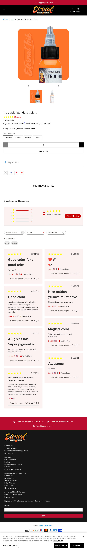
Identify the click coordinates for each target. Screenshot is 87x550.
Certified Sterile (10, 459)
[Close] (83, 536)
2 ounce (28, 138)
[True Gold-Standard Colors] (43, 54)
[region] (43, 541)
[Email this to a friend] (22, 173)
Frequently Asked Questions (15, 473)
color (7, 243)
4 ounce (37, 138)
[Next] (58, 86)
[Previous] (29, 86)
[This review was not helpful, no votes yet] (36, 278)
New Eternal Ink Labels (13, 464)
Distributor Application (13, 494)
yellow (14, 243)
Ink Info (7, 462)
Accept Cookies (61, 545)
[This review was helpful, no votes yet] (32, 278)
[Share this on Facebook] (11, 173)
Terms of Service (10, 480)
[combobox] (35, 233)
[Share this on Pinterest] (16, 173)
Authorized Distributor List (14, 492)
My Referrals (9, 485)
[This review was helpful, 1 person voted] (72, 345)
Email (7, 505)
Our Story (8, 457)
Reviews (7, 467)
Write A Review (73, 216)
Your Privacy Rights (10, 545)
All (12, 19)
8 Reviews (17, 117)
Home (5, 19)
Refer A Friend (9, 483)
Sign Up (44, 515)
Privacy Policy (9, 478)
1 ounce (18, 138)
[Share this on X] (5, 173)
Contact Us (8, 476)
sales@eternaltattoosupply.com (16, 450)
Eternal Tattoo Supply (46, 525)
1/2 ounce (8, 138)
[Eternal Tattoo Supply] (43, 10)
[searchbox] (12, 232)
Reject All (76, 545)
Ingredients (13, 162)
